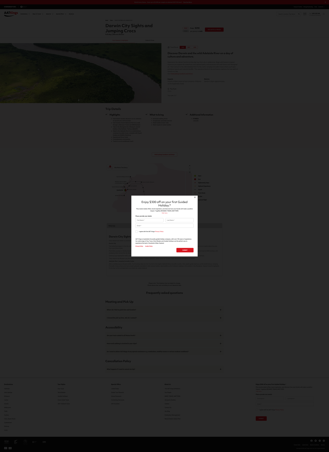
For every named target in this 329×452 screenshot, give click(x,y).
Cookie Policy (149, 246)
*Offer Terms (164, 213)
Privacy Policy (159, 231)
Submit (185, 250)
